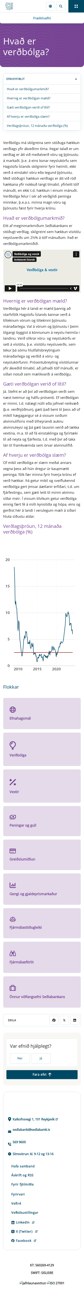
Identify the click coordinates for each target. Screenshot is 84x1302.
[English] (50, 6)
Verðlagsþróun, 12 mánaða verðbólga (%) (37, 126)
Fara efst (40, 1074)
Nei (19, 1058)
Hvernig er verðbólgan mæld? (28, 98)
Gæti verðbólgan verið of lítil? (28, 107)
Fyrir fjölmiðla (22, 1184)
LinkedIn (22, 1222)
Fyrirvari (18, 1194)
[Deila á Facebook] (53, 1020)
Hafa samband (23, 1166)
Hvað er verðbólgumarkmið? (28, 89)
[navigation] (76, 6)
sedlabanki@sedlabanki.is (31, 1129)
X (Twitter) (24, 1231)
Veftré (16, 1203)
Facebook (23, 1240)
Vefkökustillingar (24, 1212)
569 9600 (19, 1142)
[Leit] (60, 6)
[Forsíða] (11, 6)
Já (41, 1058)
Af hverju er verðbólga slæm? (28, 116)
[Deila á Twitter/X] (64, 1020)
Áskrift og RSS (22, 1175)
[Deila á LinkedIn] (74, 1020)
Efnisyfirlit (15, 79)
